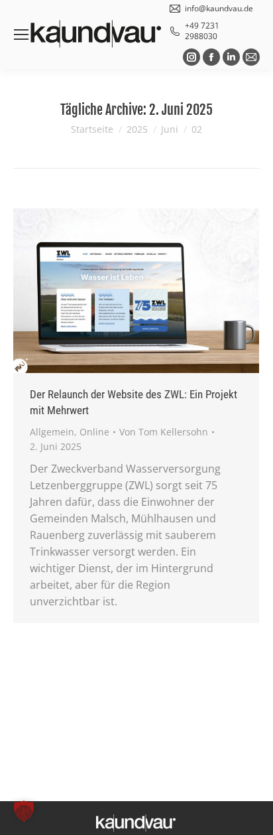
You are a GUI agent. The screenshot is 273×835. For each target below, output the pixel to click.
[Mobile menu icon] (21, 34)
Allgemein (52, 431)
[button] (24, 811)
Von (163, 431)
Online (94, 431)
